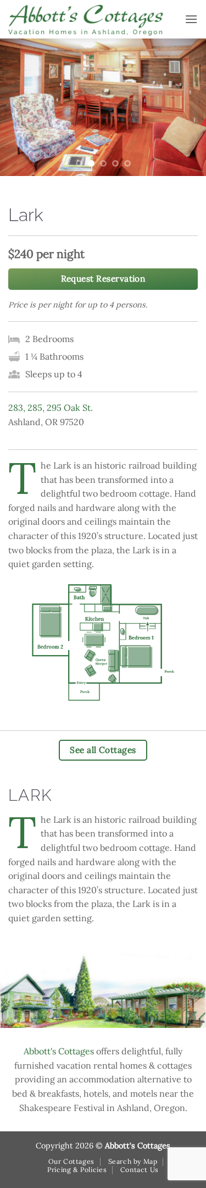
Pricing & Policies (77, 1169)
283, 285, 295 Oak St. (50, 407)
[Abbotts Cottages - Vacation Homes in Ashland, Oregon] (92, 19)
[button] (191, 19)
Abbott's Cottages (59, 1051)
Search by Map (133, 1161)
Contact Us (139, 1169)
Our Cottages (71, 1161)
